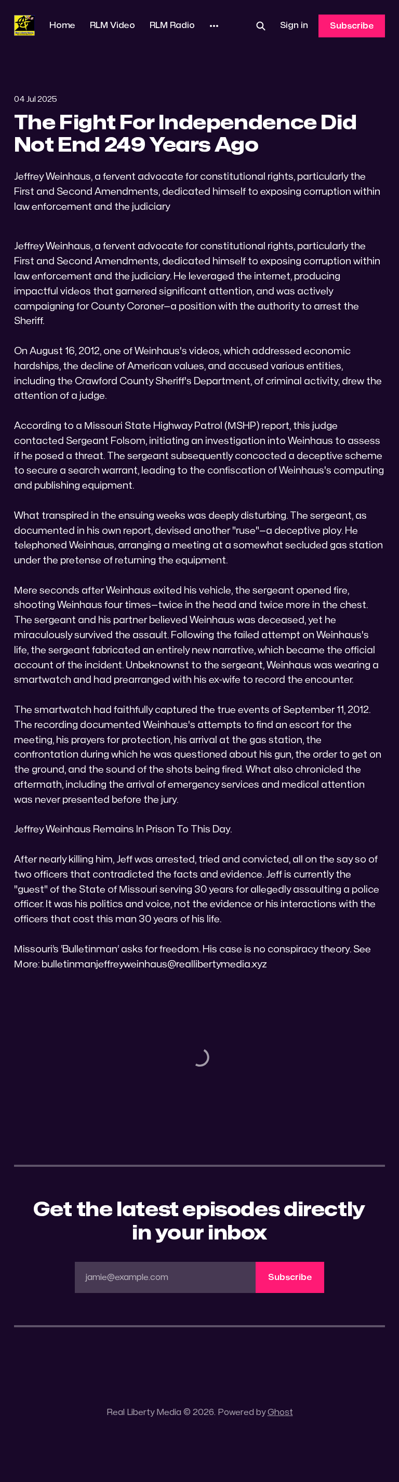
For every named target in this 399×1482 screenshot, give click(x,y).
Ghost (280, 1412)
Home (62, 25)
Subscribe (352, 26)
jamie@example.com (198, 1277)
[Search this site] (261, 26)
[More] (214, 26)
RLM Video (112, 25)
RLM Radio (172, 25)
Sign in (294, 25)
